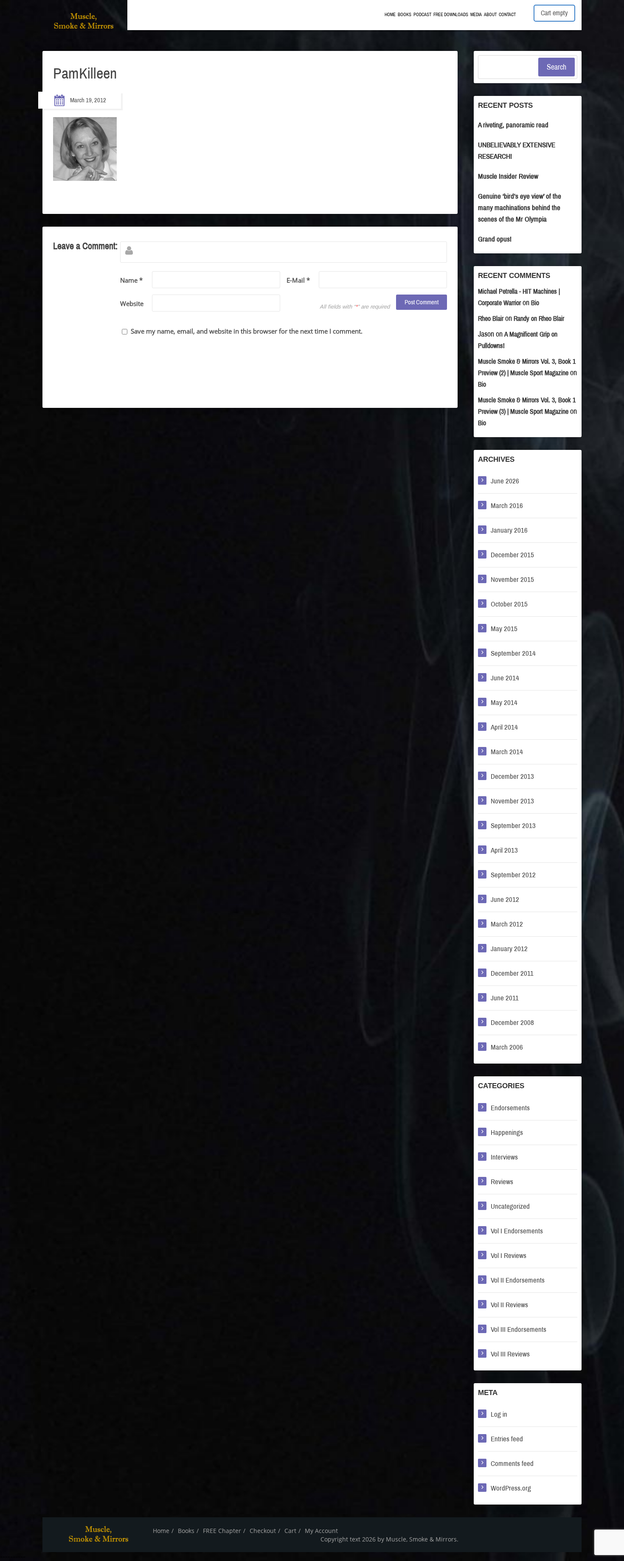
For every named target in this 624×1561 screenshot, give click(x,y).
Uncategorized (510, 1206)
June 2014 (505, 678)
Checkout (263, 1531)
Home (390, 14)
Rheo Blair (490, 318)
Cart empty (554, 13)
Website (131, 303)
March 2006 (507, 1047)
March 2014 (507, 752)
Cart (290, 1531)
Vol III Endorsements (518, 1329)
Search (556, 67)
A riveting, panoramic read (513, 125)
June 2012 (505, 900)
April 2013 (504, 850)
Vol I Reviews (508, 1256)
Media (476, 14)
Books (404, 14)
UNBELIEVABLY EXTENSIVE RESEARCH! (516, 150)
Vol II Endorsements (518, 1280)
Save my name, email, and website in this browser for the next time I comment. (247, 331)
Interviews (504, 1157)
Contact (507, 14)
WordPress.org (511, 1488)
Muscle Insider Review (508, 176)
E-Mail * (298, 280)
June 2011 (505, 998)
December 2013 (512, 776)
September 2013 (513, 826)
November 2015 (512, 580)
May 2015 (504, 629)
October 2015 (509, 604)
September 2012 (513, 875)
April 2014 (504, 727)
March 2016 (507, 506)
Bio (535, 302)
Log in (499, 1414)
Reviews (502, 1182)
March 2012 (507, 924)
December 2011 (512, 973)
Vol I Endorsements (517, 1231)
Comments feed (512, 1464)
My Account (321, 1531)
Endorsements (510, 1108)
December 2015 (512, 555)
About (490, 14)
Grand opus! (495, 239)
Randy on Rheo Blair (539, 318)
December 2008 (512, 1023)
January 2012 (509, 949)
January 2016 (509, 530)
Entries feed (507, 1439)
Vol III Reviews (510, 1354)
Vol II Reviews (509, 1305)
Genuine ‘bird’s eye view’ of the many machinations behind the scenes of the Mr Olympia (519, 207)
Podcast (422, 14)
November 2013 (512, 801)
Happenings (507, 1133)
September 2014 (513, 653)
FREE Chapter (222, 1531)
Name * (131, 280)
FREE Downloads (450, 14)
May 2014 (504, 703)
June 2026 (505, 481)
